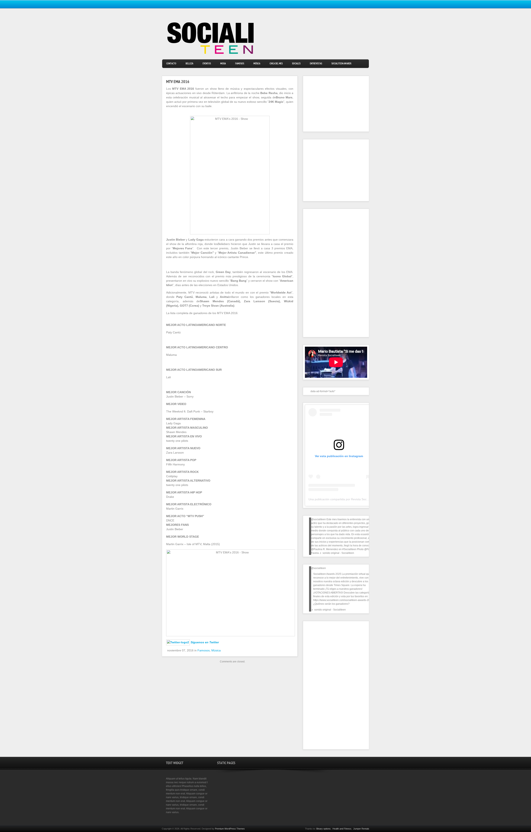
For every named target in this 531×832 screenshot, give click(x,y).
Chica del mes (276, 63)
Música (256, 63)
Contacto (171, 63)
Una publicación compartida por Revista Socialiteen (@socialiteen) (352, 499)
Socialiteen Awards (341, 63)
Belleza (189, 63)
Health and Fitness (341, 828)
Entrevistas (316, 63)
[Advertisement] (331, 104)
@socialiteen (318, 519)
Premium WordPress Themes (230, 828)
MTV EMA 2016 (177, 82)
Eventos (207, 63)
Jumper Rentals (361, 828)
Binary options (323, 828)
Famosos (239, 63)
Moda (223, 63)
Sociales (296, 63)
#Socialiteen (349, 549)
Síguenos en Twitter (205, 642)
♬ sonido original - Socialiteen (336, 553)
